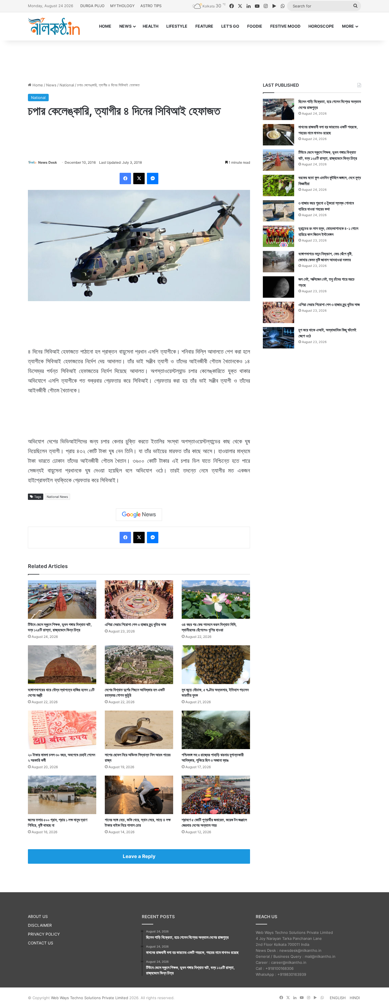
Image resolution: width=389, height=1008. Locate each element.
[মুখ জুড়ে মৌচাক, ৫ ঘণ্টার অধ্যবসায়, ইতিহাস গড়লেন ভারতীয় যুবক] (216, 664)
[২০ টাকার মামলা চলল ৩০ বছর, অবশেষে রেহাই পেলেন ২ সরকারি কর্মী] (62, 730)
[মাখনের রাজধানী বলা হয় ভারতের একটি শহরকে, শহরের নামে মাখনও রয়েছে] (278, 134)
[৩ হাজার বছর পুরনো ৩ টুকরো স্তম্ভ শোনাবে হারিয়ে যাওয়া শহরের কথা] (278, 211)
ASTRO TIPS (150, 5)
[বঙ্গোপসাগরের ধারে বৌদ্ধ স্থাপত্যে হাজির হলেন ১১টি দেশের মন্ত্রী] (62, 664)
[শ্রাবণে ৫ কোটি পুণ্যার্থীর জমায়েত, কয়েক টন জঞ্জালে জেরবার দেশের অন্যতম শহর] (216, 795)
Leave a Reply (139, 856)
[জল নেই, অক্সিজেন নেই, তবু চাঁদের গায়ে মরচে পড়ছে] (278, 287)
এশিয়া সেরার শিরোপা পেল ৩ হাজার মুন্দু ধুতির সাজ (135, 624)
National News (57, 497)
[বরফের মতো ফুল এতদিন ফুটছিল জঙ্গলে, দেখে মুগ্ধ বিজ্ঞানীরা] (278, 185)
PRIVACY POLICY (44, 934)
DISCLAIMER (40, 925)
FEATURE (204, 26)
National (67, 85)
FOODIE (254, 26)
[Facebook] (125, 178)
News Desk (47, 162)
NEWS (125, 26)
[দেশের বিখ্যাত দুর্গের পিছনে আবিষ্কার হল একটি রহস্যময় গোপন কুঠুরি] (139, 664)
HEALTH (150, 26)
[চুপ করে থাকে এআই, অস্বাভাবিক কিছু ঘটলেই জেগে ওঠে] (278, 337)
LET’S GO (230, 26)
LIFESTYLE (176, 26)
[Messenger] (152, 178)
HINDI (355, 997)
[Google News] (139, 514)
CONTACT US (40, 943)
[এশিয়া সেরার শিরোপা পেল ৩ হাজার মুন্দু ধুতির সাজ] (139, 599)
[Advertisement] (194, 59)
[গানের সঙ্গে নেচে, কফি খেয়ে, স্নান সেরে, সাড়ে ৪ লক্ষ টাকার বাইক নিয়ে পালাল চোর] (139, 795)
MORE (348, 26)
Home (37, 85)
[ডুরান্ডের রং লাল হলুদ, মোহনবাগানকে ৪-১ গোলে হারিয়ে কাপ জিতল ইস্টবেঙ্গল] (278, 236)
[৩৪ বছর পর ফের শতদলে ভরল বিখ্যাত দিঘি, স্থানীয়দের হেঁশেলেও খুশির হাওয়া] (216, 599)
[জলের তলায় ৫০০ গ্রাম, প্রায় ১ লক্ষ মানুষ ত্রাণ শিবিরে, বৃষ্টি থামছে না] (62, 795)
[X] (139, 178)
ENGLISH (338, 997)
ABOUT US (38, 916)
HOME (105, 26)
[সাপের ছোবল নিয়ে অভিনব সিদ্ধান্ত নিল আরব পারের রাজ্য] (139, 730)
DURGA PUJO (92, 5)
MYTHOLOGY (122, 5)
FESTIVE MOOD (285, 26)
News (51, 85)
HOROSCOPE (321, 26)
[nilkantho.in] (54, 26)
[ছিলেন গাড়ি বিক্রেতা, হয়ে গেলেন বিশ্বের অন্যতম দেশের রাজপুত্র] (278, 109)
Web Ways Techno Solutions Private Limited (89, 997)
